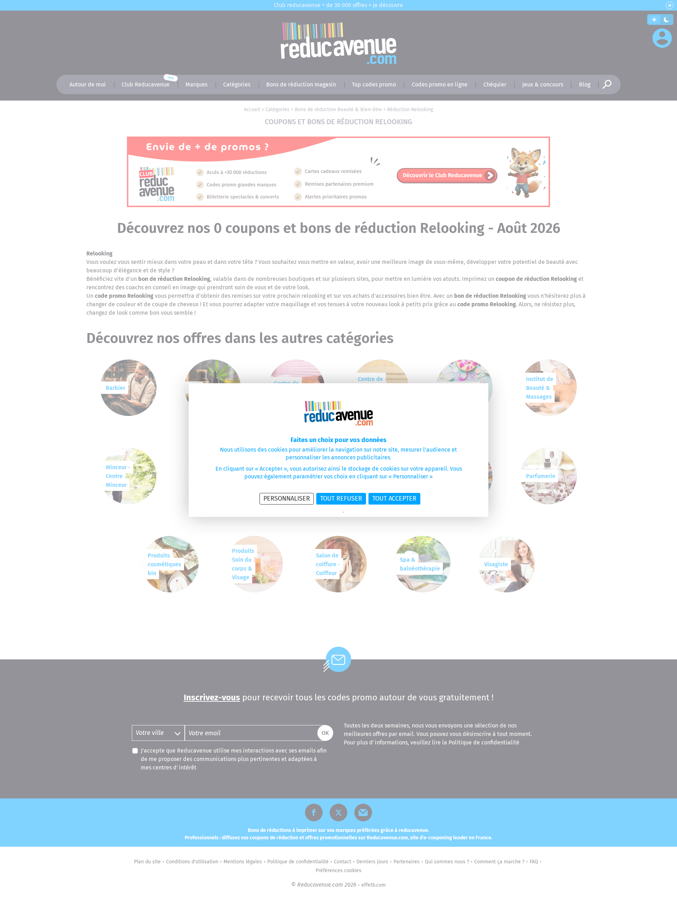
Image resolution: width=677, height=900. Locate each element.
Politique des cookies (363, 512)
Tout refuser (341, 498)
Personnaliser (286, 498)
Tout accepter (394, 498)
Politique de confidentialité (319, 512)
